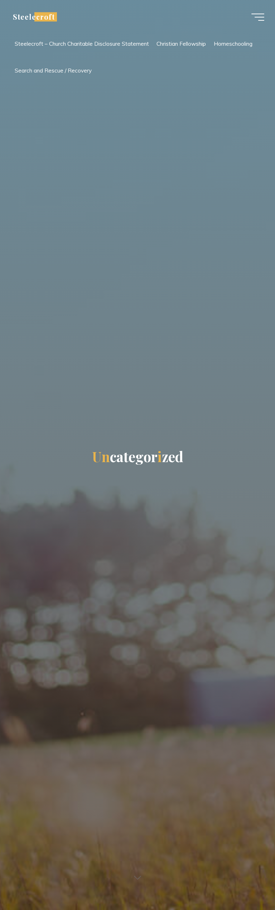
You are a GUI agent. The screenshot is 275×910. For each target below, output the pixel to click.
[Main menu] (257, 17)
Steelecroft (34, 16)
